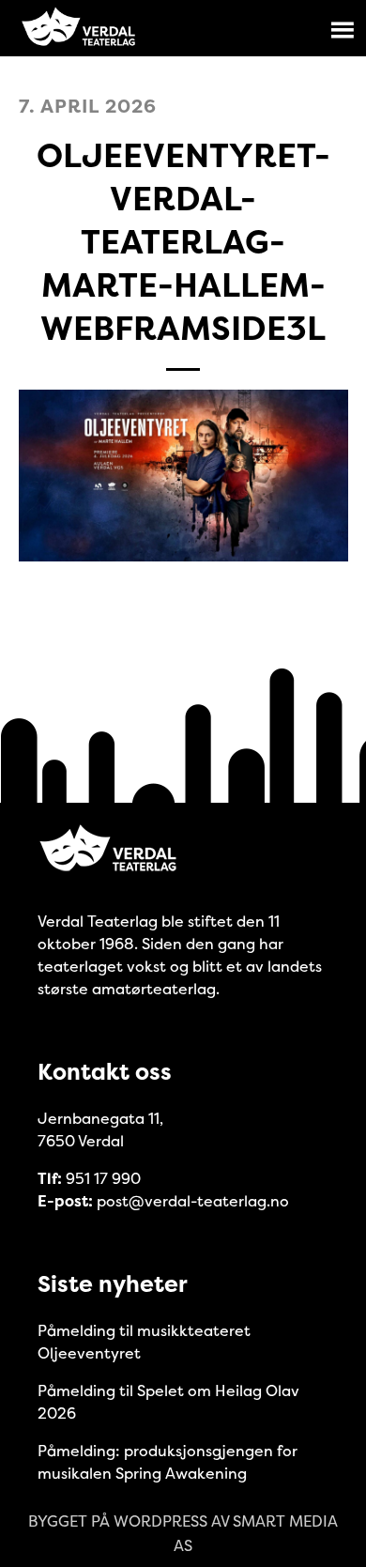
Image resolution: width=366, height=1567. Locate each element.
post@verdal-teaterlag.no (193, 1201)
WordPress (160, 1521)
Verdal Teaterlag (79, 28)
